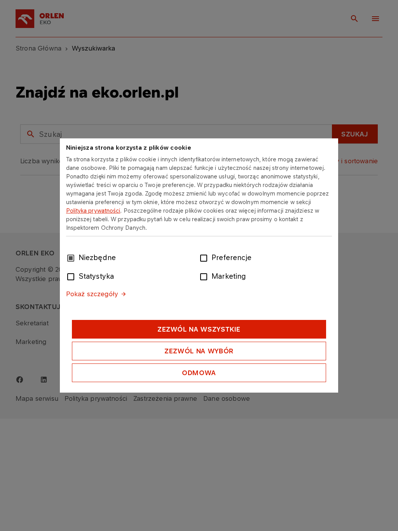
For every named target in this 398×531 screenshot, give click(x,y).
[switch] (205, 257)
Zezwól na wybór (199, 351)
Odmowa (199, 373)
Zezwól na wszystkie (199, 329)
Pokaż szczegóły (92, 294)
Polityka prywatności (93, 210)
